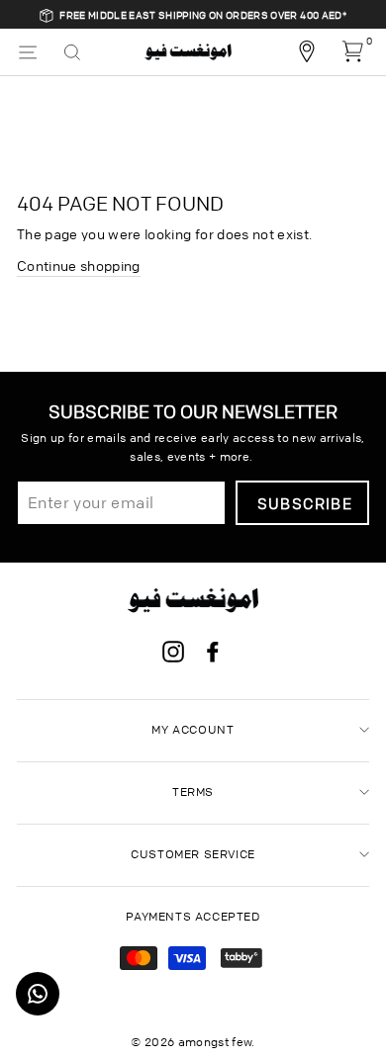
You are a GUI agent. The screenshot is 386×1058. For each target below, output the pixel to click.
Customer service (193, 853)
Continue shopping (79, 265)
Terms (193, 791)
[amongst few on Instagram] (173, 654)
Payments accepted (192, 916)
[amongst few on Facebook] (213, 654)
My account (192, 729)
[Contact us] (37, 993)
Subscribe (304, 503)
